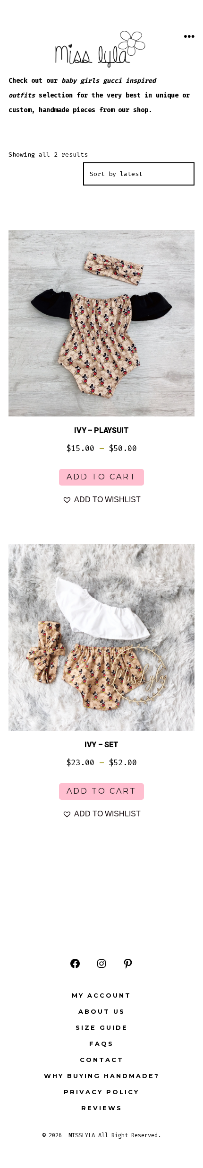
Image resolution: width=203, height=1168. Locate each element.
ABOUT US (101, 1011)
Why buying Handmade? (102, 1076)
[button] (101, 499)
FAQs (101, 1043)
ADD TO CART (101, 476)
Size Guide (102, 1027)
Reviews (101, 1108)
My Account (101, 995)
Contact (102, 1059)
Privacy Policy (101, 1092)
